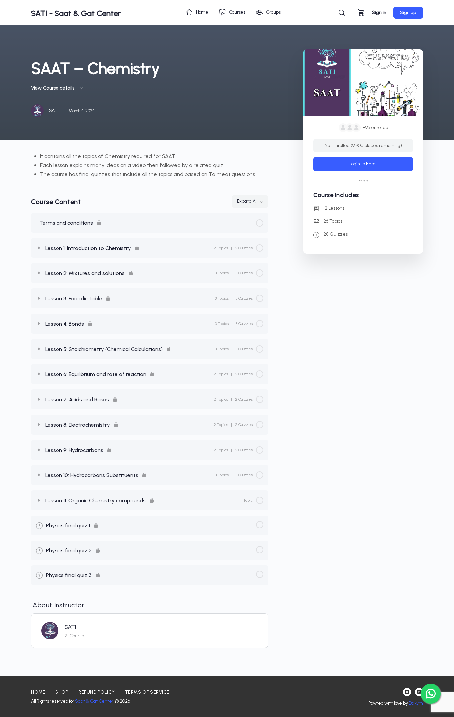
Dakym (416, 703)
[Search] (341, 13)
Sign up (408, 12)
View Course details (53, 88)
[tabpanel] (149, 165)
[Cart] (361, 12)
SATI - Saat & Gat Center (76, 13)
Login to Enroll (363, 164)
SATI (70, 627)
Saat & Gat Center (94, 701)
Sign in (379, 12)
